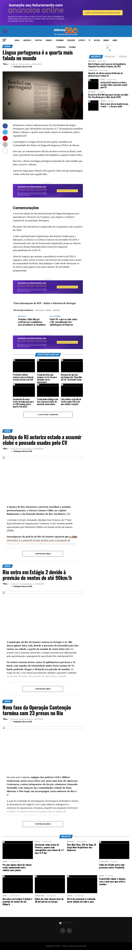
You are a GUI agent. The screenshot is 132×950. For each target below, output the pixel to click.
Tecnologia (60, 47)
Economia (60, 40)
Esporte (82, 40)
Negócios (27, 40)
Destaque (40, 310)
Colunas (72, 47)
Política (38, 40)
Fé (89, 40)
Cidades (49, 40)
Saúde (115, 40)
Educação (71, 40)
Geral (17, 40)
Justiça (97, 40)
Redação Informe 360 (23, 67)
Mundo (106, 40)
